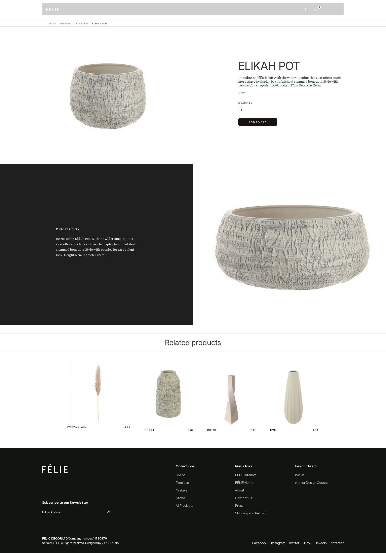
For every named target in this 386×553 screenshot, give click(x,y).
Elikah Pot (100, 23)
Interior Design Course (311, 482)
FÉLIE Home (244, 482)
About (239, 490)
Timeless (182, 482)
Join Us (300, 475)
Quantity (245, 102)
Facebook (259, 543)
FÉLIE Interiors (246, 475)
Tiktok (306, 543)
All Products (184, 505)
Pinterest (337, 543)
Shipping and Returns (251, 513)
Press (239, 505)
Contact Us (243, 498)
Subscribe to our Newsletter (65, 502)
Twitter (293, 543)
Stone (180, 498)
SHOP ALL (66, 23)
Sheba (181, 475)
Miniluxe (181, 490)
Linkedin (320, 543)
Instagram (277, 543)
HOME (52, 23)
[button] (316, 9)
